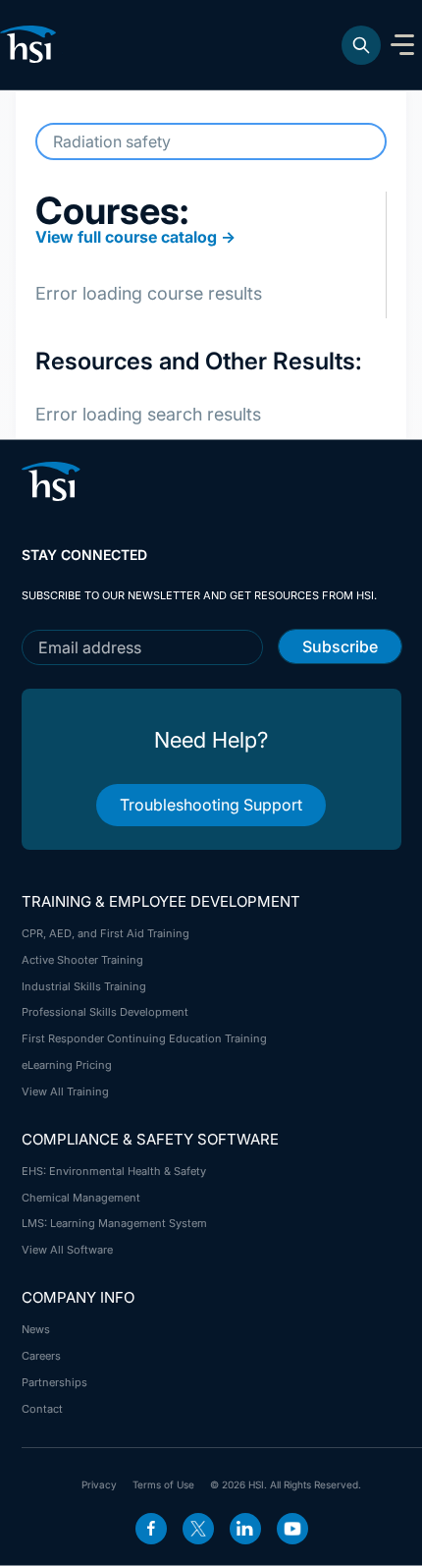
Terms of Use (163, 1484)
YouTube (292, 1528)
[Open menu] (402, 45)
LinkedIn (245, 1528)
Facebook (151, 1528)
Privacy (99, 1484)
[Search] (361, 45)
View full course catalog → (135, 237)
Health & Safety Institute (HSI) (31, 44)
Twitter (198, 1528)
